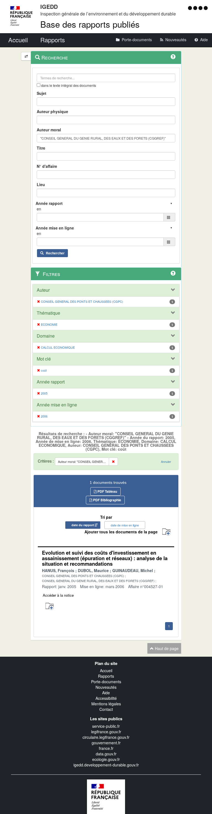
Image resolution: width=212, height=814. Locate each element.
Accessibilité (106, 698)
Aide (106, 692)
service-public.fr (106, 726)
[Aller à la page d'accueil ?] (206, 7)
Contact (106, 709)
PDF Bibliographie (106, 499)
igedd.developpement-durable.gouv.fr (106, 765)
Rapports (106, 676)
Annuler (166, 461)
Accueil (106, 670)
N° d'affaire (47, 166)
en (39, 209)
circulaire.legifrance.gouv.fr (106, 737)
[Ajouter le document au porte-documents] (49, 606)
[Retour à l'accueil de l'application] (106, 796)
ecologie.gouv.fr (106, 759)
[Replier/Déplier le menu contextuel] (26, 56)
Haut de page (166, 648)
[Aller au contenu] (195, 7)
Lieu (41, 184)
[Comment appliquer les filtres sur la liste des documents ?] (173, 273)
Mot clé (44, 359)
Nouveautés (106, 687)
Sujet (41, 93)
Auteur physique (52, 111)
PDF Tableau (107, 491)
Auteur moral (49, 129)
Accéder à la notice (58, 595)
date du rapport (82, 525)
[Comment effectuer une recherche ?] (173, 56)
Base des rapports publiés (90, 24)
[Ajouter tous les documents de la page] (166, 532)
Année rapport (51, 382)
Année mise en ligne (57, 405)
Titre (41, 148)
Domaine (46, 336)
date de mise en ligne (125, 525)
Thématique (48, 313)
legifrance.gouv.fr (106, 731)
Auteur (43, 290)
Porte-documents (106, 681)
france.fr (106, 748)
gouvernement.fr (106, 742)
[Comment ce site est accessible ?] (190, 7)
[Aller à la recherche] (201, 7)
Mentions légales (106, 703)
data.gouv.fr (106, 753)
